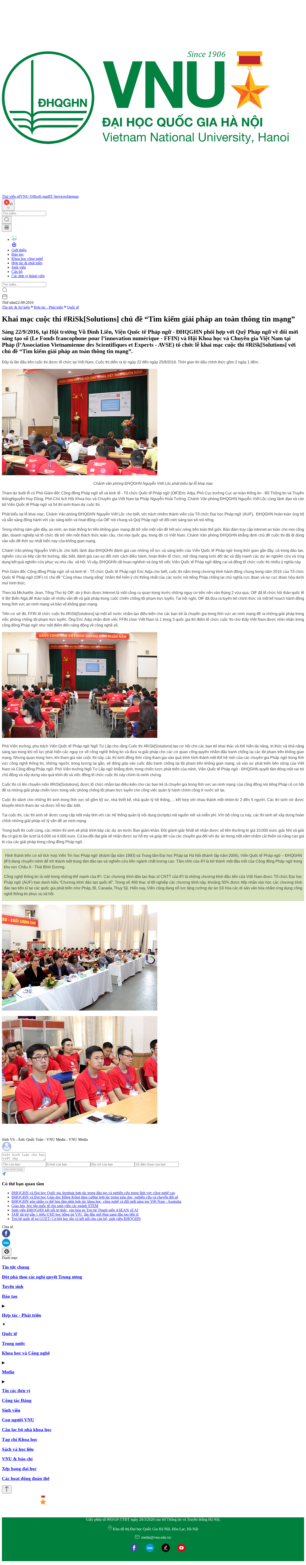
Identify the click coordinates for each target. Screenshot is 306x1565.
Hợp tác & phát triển (26, 263)
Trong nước (13, 1343)
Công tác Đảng (17, 1400)
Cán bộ (16, 272)
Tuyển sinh (12, 1286)
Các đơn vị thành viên (28, 276)
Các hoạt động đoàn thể (25, 1478)
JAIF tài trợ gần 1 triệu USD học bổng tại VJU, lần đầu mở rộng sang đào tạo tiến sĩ (74, 1214)
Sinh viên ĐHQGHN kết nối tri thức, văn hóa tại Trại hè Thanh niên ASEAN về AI (74, 1210)
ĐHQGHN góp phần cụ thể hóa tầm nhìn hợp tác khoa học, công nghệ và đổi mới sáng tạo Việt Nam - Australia (96, 1201)
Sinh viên (18, 267)
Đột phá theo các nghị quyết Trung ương (42, 1276)
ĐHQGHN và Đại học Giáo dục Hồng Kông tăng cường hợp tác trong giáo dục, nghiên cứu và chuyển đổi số (94, 1197)
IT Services (57, 196)
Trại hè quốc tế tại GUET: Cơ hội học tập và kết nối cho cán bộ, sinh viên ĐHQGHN (76, 1219)
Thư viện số (11, 196)
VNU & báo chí (17, 1458)
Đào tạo (17, 254)
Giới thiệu (19, 250)
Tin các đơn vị (16, 1390)
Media (8, 1371)
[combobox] (8, 205)
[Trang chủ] (145, 192)
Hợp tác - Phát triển (48, 307)
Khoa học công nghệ (27, 259)
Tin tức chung (15, 1267)
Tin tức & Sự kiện (16, 307)
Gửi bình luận (13, 1169)
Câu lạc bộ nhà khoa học (26, 1429)
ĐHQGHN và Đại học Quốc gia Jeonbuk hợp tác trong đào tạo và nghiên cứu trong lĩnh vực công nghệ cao (93, 1193)
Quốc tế (73, 307)
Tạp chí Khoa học (19, 1439)
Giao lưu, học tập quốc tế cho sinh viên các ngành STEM (54, 1206)
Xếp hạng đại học (19, 1468)
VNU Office (29, 196)
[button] (153, 1233)
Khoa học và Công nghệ (26, 1353)
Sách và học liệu (18, 1449)
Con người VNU (18, 1419)
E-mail (44, 196)
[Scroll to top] (6, 1489)
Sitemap (72, 196)
